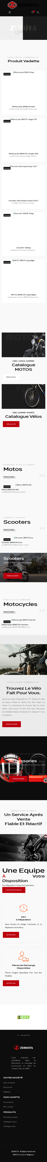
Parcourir (11, 724)
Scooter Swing (23, 248)
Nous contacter (9, 1083)
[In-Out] (23, 1017)
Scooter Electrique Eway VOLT (23, 201)
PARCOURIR (12, 576)
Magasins (6, 1092)
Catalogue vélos (9, 1126)
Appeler (11, 935)
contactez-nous (14, 890)
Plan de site (7, 1087)
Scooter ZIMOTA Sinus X (14, 542)
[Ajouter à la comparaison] (40, 81)
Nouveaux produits (10, 1117)
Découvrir (11, 377)
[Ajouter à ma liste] (40, 75)
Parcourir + (9, 477)
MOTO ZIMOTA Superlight (23, 295)
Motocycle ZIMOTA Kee (23, 106)
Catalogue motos (10, 1122)
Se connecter (8, 1102)
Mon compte (8, 1107)
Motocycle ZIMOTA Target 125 (23, 154)
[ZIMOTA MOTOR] (23, 5)
